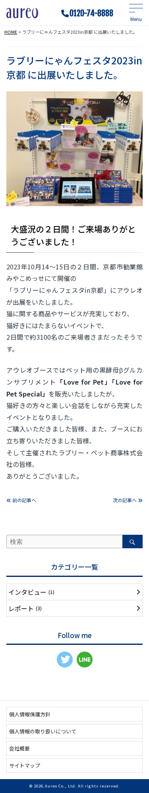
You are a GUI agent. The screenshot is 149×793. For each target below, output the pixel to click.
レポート (25, 608)
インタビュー (31, 592)
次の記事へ (125, 500)
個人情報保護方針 (29, 714)
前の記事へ (23, 500)
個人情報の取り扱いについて (42, 731)
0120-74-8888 (91, 13)
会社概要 (19, 748)
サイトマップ (24, 765)
